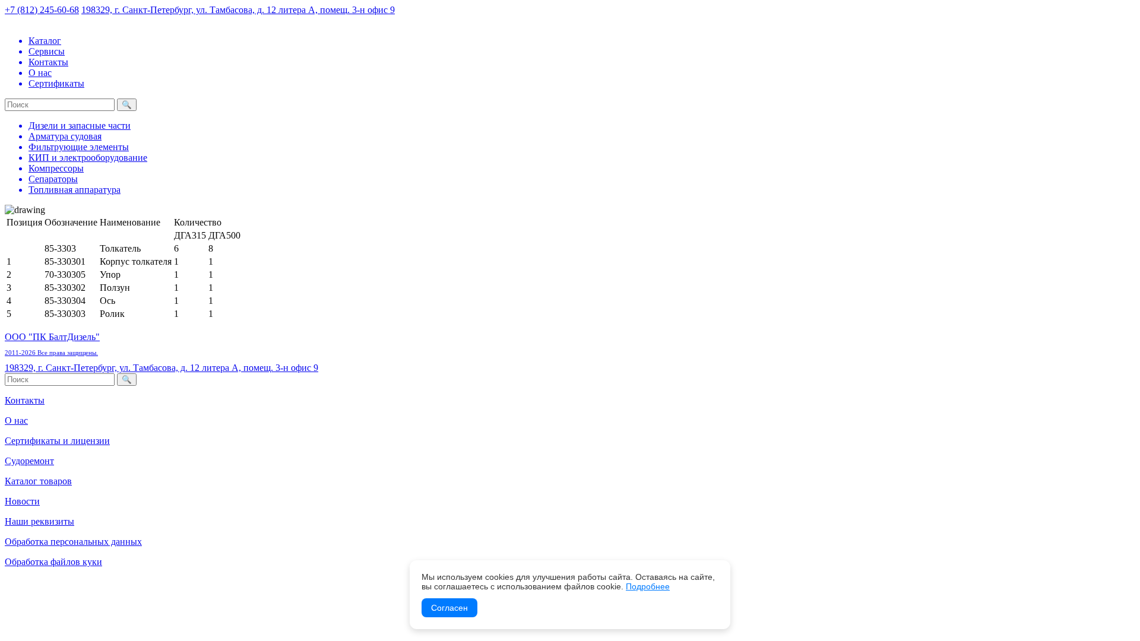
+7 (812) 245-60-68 (42, 10)
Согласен (449, 608)
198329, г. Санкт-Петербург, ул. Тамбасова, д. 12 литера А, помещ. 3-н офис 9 (238, 10)
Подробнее (648, 586)
